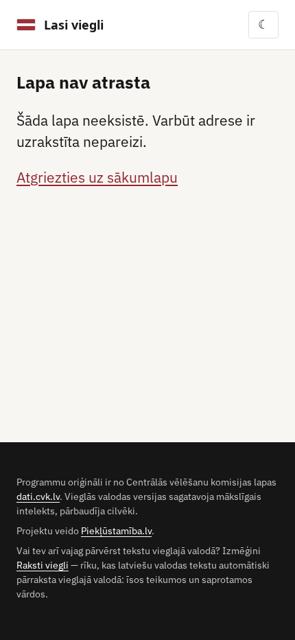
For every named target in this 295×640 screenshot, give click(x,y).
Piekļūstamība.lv (116, 531)
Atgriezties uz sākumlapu (97, 177)
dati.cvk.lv (38, 496)
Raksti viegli (42, 565)
